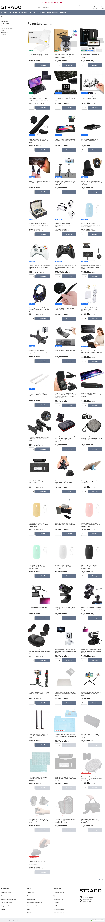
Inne (2, 37)
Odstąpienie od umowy (59, 909)
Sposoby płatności (58, 899)
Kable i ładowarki (52, 12)
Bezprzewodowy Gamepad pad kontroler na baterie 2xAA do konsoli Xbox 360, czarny (65, 267)
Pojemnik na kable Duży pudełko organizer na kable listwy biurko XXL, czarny (90, 736)
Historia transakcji (32, 906)
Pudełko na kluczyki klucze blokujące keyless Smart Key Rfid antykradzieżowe (39, 224)
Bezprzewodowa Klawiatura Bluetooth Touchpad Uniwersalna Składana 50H (65, 351)
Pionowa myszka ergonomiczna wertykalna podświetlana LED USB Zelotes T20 (64, 482)
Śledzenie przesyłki (6, 895)
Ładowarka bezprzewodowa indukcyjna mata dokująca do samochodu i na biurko (65, 140)
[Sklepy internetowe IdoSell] (97, 920)
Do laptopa (32, 12)
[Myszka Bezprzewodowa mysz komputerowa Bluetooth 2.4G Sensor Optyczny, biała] (66, 551)
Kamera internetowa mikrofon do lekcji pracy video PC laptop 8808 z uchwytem (39, 608)
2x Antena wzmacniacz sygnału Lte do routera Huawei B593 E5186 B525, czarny (38, 736)
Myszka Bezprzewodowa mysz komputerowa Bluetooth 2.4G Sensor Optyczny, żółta (38, 524)
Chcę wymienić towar (6, 906)
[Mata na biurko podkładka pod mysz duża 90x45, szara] (39, 467)
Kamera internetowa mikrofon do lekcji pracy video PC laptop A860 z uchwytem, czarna (91, 609)
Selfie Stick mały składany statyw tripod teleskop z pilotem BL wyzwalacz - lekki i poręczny (65, 183)
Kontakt (3, 909)
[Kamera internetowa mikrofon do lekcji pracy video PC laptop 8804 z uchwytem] (66, 593)
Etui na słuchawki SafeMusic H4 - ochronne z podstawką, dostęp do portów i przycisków (39, 651)
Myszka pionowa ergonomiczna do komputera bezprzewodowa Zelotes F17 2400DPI (39, 821)
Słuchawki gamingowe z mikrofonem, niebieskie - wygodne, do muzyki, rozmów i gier (39, 309)
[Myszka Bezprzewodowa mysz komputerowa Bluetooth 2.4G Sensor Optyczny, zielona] (39, 551)
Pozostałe (63, 12)
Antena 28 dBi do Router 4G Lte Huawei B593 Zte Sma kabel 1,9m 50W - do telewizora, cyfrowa (91, 309)
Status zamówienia (6, 892)
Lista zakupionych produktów (34, 902)
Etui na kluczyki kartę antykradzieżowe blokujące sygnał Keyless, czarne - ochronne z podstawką (65, 821)
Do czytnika (13, 12)
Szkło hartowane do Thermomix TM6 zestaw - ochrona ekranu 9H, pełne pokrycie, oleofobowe (64, 56)
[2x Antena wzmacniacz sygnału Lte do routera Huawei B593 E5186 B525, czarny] (39, 720)
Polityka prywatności (58, 906)
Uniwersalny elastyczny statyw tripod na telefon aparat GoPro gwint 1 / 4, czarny (39, 693)
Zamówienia (5, 888)
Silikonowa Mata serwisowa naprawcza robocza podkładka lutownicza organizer (65, 735)
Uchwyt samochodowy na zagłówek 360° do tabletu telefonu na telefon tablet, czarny (39, 439)
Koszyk (29, 895)
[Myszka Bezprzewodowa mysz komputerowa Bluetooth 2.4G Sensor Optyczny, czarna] (92, 551)
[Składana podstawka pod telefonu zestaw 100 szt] (92, 467)
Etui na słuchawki (5, 23)
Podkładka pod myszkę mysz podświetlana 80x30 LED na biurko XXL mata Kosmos (91, 395)
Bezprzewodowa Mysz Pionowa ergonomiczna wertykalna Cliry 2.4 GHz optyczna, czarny (39, 863)
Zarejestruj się (30, 892)
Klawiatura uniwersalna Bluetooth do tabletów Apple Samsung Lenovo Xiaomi (91, 351)
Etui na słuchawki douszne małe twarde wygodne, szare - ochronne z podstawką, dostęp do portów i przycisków (91, 438)
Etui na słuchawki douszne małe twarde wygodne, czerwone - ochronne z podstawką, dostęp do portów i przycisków (65, 439)
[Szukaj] (78, 7)
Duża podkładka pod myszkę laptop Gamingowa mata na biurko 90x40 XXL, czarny (65, 98)
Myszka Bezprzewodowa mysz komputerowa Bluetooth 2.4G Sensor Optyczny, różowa (90, 524)
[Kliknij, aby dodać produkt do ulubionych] (48, 33)
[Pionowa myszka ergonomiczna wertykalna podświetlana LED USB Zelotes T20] (66, 467)
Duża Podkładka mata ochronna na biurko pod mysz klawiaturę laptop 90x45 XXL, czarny (65, 779)
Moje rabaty (30, 909)
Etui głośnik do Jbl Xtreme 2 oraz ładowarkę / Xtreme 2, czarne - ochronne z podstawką (91, 821)
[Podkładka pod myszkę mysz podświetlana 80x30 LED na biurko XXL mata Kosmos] (92, 379)
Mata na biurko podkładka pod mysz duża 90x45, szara (38, 481)
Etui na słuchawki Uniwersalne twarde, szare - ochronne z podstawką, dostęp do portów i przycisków (91, 778)
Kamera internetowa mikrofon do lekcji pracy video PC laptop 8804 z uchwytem (65, 608)
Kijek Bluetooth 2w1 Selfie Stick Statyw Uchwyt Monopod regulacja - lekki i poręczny (91, 694)
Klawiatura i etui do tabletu (7, 28)
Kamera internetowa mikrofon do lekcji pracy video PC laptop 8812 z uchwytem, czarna (65, 651)
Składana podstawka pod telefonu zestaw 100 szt (90, 481)
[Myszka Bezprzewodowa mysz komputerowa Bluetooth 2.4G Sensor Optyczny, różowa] (92, 509)
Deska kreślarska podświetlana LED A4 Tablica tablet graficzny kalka (91, 97)
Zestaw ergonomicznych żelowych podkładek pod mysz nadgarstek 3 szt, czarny (38, 141)
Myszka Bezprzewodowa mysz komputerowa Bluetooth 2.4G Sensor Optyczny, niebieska (90, 225)
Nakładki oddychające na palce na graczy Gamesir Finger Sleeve (39, 182)
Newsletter (30, 912)
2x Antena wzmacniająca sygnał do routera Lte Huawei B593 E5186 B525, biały (38, 394)
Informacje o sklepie (58, 892)
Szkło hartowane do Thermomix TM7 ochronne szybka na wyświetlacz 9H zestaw (90, 56)
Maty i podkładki (5, 32)
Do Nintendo (22, 12)
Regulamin (56, 902)
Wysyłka (55, 895)
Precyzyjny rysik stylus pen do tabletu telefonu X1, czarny (64, 309)
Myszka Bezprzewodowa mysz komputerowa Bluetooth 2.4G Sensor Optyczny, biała (64, 567)
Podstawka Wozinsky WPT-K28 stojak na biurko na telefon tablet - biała (39, 55)
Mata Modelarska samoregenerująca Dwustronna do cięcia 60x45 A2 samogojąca (38, 779)
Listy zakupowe (31, 899)
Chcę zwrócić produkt (6, 902)
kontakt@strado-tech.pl (89, 897)
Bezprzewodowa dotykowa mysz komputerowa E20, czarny (89, 140)
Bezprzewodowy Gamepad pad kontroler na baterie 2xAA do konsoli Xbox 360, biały (39, 267)
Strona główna (5, 17)
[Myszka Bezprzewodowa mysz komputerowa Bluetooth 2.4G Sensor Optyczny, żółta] (39, 509)
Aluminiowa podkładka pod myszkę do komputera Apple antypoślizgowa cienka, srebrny (65, 694)
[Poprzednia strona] (93, 879)
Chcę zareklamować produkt (8, 899)
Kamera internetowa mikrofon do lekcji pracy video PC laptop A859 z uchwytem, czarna (91, 651)
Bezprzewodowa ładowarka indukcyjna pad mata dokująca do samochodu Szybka (91, 267)
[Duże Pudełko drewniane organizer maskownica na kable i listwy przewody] (66, 509)
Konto (29, 888)
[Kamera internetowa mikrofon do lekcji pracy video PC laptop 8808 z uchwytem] (39, 593)
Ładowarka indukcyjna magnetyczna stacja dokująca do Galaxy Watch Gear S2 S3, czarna (91, 183)
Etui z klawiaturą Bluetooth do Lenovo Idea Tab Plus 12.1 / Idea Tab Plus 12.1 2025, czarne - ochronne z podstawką (38, 98)
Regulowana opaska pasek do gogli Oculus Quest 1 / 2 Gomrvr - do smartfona (64, 225)
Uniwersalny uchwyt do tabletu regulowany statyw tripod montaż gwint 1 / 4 (39, 352)
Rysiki (2, 30)
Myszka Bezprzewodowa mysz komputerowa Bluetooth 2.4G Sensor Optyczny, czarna (90, 567)
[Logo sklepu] (11, 7)
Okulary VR (41, 12)
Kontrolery (3, 34)
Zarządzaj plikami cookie (59, 912)
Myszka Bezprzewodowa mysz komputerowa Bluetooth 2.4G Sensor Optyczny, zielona (38, 567)
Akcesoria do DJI (5, 26)
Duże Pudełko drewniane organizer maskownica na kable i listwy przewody (65, 523)
